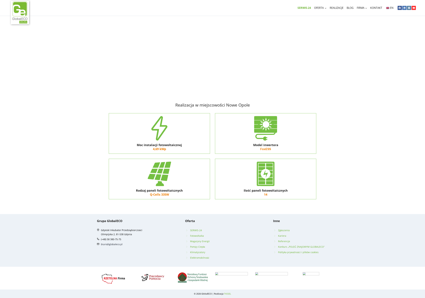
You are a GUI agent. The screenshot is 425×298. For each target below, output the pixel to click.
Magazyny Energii (200, 241)
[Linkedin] (404, 8)
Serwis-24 (304, 8)
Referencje (284, 241)
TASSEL (227, 293)
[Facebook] (400, 8)
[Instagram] (409, 8)
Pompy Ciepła (197, 246)
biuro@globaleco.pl (112, 244)
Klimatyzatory (197, 252)
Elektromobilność (199, 257)
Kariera (282, 235)
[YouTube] (414, 8)
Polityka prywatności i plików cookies (298, 252)
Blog (350, 8)
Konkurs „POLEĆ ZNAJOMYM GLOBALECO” (301, 246)
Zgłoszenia (284, 230)
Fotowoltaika (197, 235)
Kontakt (376, 8)
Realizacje (336, 8)
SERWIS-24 (196, 230)
